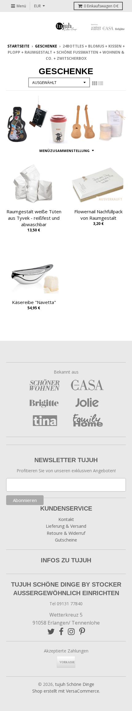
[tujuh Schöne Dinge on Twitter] (51, 631)
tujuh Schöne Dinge (74, 684)
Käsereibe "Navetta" (34, 302)
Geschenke (46, 46)
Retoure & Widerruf (66, 533)
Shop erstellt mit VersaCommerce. (66, 691)
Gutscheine (66, 540)
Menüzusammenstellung (64, 150)
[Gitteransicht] (94, 83)
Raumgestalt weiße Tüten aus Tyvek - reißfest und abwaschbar (33, 217)
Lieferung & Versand (66, 526)
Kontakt (66, 519)
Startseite (18, 46)
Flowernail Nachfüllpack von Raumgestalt (98, 214)
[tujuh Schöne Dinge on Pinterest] (82, 631)
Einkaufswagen (101, 6)
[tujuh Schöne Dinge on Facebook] (61, 631)
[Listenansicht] (100, 83)
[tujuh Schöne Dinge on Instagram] (71, 631)
